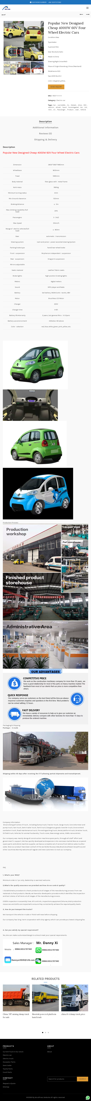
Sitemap (6, 1087)
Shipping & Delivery (45, 139)
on (54, 110)
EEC (85, 105)
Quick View (28, 987)
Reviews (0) (45, 133)
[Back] (4, 14)
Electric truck (8, 1059)
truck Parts (7, 1072)
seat (77, 110)
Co (68, 105)
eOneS (58, 107)
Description (45, 121)
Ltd (85, 107)
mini (50, 110)
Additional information (45, 127)
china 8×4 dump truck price (73, 1014)
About (49, 1052)
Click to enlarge (40, 57)
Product (70, 110)
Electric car (60, 100)
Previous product (81, 14)
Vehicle (83, 110)
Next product (87, 14)
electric (51, 107)
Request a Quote (9, 1083)
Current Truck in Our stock (13, 1052)
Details (73, 105)
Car (54, 105)
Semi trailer (7, 1065)
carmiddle (61, 105)
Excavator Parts (9, 1062)
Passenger (61, 110)
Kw (81, 107)
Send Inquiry (56, 87)
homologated (73, 107)
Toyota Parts (8, 1069)
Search (82, 1079)
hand (64, 107)
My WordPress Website (41, 1097)
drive (80, 105)
